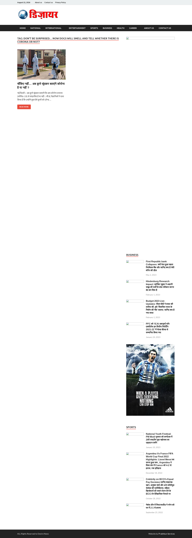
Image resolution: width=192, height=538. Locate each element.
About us (38, 2)
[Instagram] (173, 2)
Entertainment (77, 28)
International (53, 28)
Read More (23, 106)
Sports (94, 28)
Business (107, 28)
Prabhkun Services (167, 534)
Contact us (48, 2)
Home (23, 28)
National (35, 28)
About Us (149, 28)
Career (133, 28)
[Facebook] (165, 2)
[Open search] (173, 28)
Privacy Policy (60, 2)
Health (120, 28)
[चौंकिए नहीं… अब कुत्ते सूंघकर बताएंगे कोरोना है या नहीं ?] (41, 64)
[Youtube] (161, 2)
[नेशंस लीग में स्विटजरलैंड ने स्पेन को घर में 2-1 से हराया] (135, 505)
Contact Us (165, 28)
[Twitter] (169, 2)
